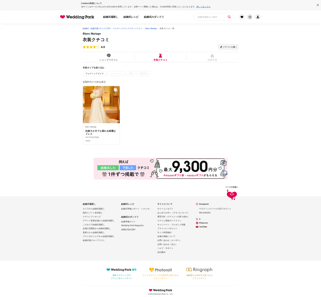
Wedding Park (160, 290)
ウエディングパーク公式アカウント (215, 209)
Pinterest (203, 223)
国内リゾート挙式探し (93, 213)
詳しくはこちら (203, 7)
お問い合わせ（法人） (167, 244)
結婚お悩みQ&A (128, 229)
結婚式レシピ (131, 16)
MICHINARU (205, 213)
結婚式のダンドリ (154, 16)
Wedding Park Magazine (132, 225)
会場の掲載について (166, 236)
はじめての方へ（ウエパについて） (173, 213)
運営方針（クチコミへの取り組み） (173, 216)
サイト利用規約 (164, 232)
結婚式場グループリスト (94, 240)
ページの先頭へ (231, 187)
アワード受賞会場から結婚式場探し (99, 220)
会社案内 (161, 252)
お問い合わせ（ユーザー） (169, 240)
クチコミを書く (230, 47)
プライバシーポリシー (167, 228)
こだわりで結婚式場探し (94, 224)
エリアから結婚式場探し (94, 209)
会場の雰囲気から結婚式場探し (97, 228)
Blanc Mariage (92, 33)
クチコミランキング (92, 216)
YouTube (203, 227)
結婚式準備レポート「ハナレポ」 (136, 209)
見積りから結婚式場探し (94, 232)
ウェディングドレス (95, 73)
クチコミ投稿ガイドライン (169, 220)
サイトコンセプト (165, 209)
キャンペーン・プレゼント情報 (171, 224)
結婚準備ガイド (128, 221)
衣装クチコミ (160, 59)
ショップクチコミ (108, 59)
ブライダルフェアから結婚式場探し (99, 236)
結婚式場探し (110, 16)
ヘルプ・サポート (165, 248)
